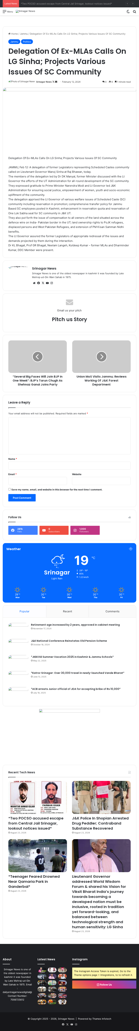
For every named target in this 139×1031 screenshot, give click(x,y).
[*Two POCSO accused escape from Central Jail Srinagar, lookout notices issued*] (37, 797)
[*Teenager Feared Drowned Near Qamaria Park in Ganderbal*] (37, 855)
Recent (67, 611)
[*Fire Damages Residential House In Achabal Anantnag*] (52, 1001)
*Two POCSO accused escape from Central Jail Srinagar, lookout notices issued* (36, 823)
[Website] (34, 283)
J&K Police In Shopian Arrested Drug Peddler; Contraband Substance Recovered (66, 3)
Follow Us (105, 984)
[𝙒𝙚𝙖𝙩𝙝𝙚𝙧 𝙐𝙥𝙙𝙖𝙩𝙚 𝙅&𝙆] (52, 982)
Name (12, 458)
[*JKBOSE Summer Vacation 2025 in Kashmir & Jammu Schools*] (18, 662)
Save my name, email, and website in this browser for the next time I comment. (56, 489)
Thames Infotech (101, 1018)
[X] (43, 283)
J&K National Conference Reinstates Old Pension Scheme (69, 641)
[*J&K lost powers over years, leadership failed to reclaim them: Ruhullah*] (62, 982)
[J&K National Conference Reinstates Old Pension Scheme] (18, 646)
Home (14, 33)
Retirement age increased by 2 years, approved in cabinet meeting (75, 625)
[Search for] (134, 13)
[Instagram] (51, 283)
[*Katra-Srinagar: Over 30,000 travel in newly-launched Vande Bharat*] (18, 678)
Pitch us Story (69, 319)
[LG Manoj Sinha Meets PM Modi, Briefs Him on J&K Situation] (62, 1001)
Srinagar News (44, 81)
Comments (112, 611)
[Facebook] (38, 283)
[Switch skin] (128, 13)
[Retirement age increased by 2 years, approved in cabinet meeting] (18, 629)
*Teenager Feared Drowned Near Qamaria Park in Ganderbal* (34, 881)
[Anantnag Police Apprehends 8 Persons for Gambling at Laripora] (52, 989)
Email (12, 474)
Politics (27, 41)
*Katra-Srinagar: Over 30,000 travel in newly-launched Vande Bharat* (77, 673)
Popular (25, 611)
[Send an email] (56, 81)
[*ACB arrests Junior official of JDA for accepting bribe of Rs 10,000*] (18, 694)
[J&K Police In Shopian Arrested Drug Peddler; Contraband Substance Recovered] (101, 797)
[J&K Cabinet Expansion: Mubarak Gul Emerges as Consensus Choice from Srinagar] (41, 989)
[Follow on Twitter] (53, 81)
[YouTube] (47, 283)
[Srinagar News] (25, 11)
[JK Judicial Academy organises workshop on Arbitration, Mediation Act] (41, 1001)
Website (76, 474)
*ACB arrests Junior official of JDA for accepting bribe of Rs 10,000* (76, 689)
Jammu (24, 33)
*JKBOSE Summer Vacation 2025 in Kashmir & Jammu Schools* (72, 657)
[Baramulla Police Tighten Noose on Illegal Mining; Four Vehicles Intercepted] (41, 982)
